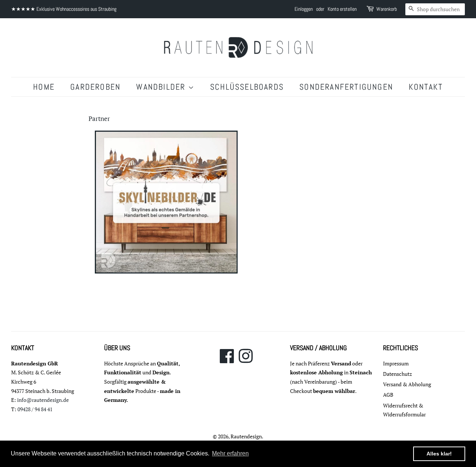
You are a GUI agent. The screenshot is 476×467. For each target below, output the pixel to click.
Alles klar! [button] (439, 454)
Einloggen (304, 9)
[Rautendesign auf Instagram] (245, 360)
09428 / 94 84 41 (34, 409)
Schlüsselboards (247, 86)
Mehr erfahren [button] (230, 453)
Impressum (396, 363)
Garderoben (95, 86)
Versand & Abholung (407, 384)
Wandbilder (162, 86)
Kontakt (426, 86)
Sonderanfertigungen (346, 86)
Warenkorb (386, 9)
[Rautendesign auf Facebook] (227, 360)
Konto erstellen (342, 9)
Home (44, 86)
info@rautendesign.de (43, 399)
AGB (388, 394)
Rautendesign (246, 436)
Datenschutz (397, 373)
